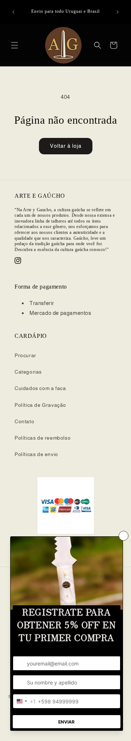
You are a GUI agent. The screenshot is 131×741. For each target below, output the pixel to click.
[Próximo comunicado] (118, 12)
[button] (15, 45)
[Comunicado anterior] (13, 12)
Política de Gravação (40, 405)
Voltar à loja (66, 146)
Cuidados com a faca (40, 388)
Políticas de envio (36, 454)
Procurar (25, 355)
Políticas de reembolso (43, 438)
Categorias (28, 372)
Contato (24, 421)
